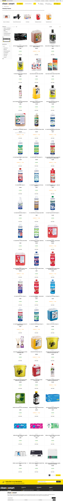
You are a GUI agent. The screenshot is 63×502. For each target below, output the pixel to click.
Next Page (58, 475)
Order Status (51, 490)
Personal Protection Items (7, 30)
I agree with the (43, 483)
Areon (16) (5, 55)
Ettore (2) (5, 49)
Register (58, 481)
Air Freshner (6, 31)
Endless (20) (5, 54)
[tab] (6, 26)
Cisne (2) (5, 57)
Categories (20, 3)
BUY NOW (20, 54)
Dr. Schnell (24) (6, 52)
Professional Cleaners (7, 33)
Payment (38, 490)
